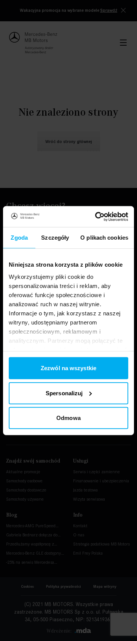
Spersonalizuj (64, 393)
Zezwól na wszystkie (68, 368)
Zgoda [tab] (19, 237)
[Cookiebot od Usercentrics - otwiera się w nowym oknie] (96, 216)
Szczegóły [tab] (55, 237)
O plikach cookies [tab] (104, 237)
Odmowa (68, 418)
